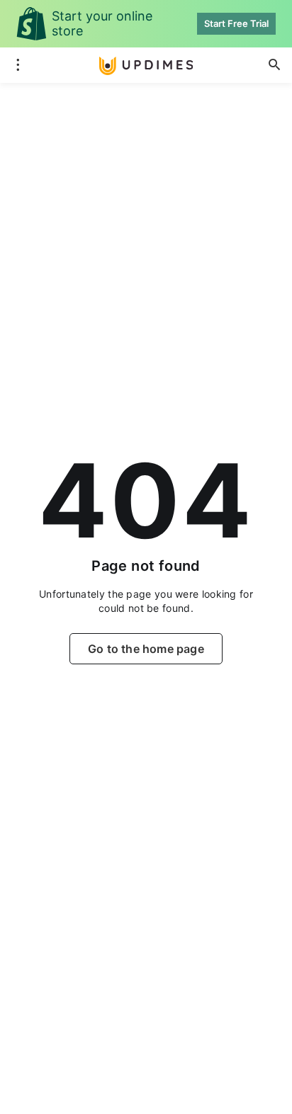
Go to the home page (146, 649)
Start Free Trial (236, 23)
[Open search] (274, 65)
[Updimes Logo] (146, 65)
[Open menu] (17, 65)
